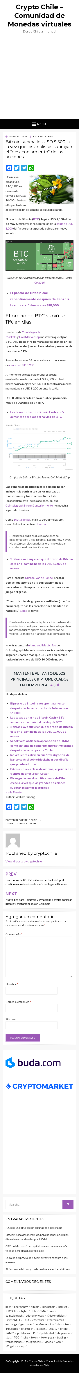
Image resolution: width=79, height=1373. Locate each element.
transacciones (14, 1341)
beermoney (21, 1306)
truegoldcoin (34, 1341)
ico (52, 1324)
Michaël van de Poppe (39, 577)
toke (25, 1337)
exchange (11, 1324)
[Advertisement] (39, 78)
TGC (16, 1337)
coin (51, 1311)
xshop (20, 1346)
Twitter (41, 524)
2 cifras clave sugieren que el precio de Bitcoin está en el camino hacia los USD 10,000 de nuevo (41, 563)
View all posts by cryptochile (24, 861)
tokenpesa (47, 1337)
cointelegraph (26, 823)
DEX (26, 1320)
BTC (36, 219)
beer (8, 1306)
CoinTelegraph (29, 820)
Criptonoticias (56, 1315)
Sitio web (11, 1019)
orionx (64, 1328)
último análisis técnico (42, 645)
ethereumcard (55, 1320)
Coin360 (39, 282)
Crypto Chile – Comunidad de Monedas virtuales (39, 15)
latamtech (27, 1328)
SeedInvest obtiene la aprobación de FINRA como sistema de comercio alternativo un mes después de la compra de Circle (41, 745)
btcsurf (62, 1306)
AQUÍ (54, 685)
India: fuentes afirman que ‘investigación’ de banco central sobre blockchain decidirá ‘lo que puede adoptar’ (40, 759)
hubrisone (41, 1324)
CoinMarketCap (29, 337)
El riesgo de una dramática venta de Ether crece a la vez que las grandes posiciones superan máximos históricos (38, 782)
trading (61, 1337)
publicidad (48, 1333)
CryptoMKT (13, 1320)
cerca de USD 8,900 (21, 365)
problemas (23, 1333)
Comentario (14, 934)
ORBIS (53, 1328)
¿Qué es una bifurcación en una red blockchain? (34, 1227)
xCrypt (10, 1346)
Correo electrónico (18, 1001)
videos (49, 1341)
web (58, 1341)
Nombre (12, 984)
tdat (8, 1337)
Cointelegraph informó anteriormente (29, 505)
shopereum (63, 1333)
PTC (35, 1333)
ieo (67, 1324)
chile (33, 1311)
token (34, 1337)
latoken (41, 1328)
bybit (24, 1311)
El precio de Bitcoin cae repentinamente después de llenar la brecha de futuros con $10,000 (39, 299)
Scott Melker (22, 519)
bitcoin (35, 1306)
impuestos (12, 1328)
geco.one (26, 1324)
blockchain (48, 1306)
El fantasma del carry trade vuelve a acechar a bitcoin (38, 1269)
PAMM (10, 1333)
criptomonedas (35, 1315)
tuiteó (23, 610)
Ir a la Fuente (13, 792)
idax (59, 1324)
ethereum (38, 1320)
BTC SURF (12, 1311)
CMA (43, 1311)
